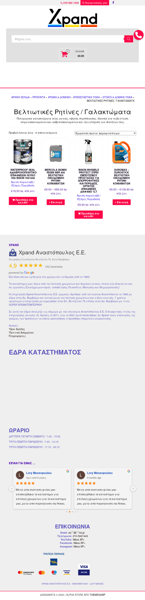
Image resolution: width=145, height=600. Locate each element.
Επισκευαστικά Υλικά (86, 97)
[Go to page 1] (69, 511)
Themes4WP (97, 594)
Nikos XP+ (78, 539)
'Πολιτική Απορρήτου (21, 332)
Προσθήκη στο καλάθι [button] (24, 201)
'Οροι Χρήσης (17, 329)
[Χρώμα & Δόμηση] (22, 75)
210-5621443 (80, 536)
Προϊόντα (38, 97)
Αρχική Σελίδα (20, 97)
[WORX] (122, 75)
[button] (139, 35)
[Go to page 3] (75, 511)
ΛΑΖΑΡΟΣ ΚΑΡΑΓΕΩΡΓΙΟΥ (105, 473)
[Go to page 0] (66, 511)
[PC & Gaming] (97, 75)
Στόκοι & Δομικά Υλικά (117, 97)
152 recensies (54, 266)
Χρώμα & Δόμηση (59, 97)
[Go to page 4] (78, 511)
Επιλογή (56, 202)
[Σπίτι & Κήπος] (72, 75)
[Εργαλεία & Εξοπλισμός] (47, 75)
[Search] (128, 38)
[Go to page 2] (72, 512)
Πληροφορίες (17, 336)
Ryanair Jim (34, 473)
